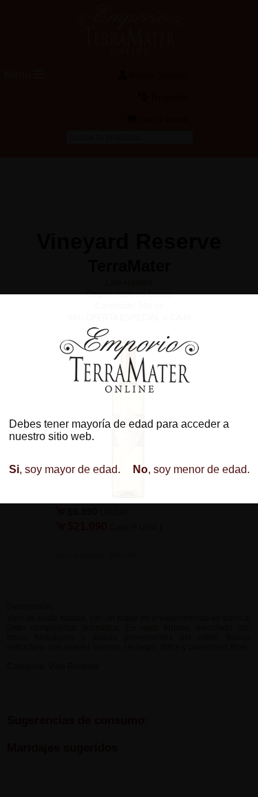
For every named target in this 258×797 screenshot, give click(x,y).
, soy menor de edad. (191, 469)
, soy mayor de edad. (64, 469)
